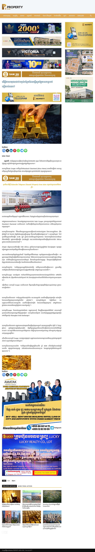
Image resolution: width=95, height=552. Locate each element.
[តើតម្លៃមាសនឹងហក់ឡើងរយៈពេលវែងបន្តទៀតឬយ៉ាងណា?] (11, 496)
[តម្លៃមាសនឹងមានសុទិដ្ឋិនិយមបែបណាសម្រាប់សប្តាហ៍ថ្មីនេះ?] (31, 517)
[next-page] (6, 532)
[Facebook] (3, 150)
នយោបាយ (72, 16)
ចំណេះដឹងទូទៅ (47, 16)
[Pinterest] (14, 150)
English (80, 16)
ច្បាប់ (64, 16)
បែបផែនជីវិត (57, 16)
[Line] (25, 150)
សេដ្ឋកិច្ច (15, 16)
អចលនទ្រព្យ (6, 16)
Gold (8, 480)
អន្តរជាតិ (29, 16)
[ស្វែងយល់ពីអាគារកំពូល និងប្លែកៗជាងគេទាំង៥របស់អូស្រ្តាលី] (11, 517)
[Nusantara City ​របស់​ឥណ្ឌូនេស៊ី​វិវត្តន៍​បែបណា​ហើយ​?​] (52, 496)
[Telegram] (22, 150)
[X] (7, 150)
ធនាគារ (22, 16)
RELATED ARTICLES (9, 486)
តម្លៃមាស (13, 480)
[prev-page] (3, 532)
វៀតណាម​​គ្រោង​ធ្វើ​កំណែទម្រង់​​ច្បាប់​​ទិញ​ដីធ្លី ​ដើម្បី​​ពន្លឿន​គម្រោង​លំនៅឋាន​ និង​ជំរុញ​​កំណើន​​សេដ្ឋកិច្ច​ (31, 506)
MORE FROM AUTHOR (25, 486)
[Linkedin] (11, 150)
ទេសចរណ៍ (37, 16)
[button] (91, 16)
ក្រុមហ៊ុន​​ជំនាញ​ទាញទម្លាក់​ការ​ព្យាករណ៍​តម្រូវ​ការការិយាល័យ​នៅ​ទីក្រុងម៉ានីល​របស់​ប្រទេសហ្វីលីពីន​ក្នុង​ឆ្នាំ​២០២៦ (52, 526)
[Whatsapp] (18, 150)
